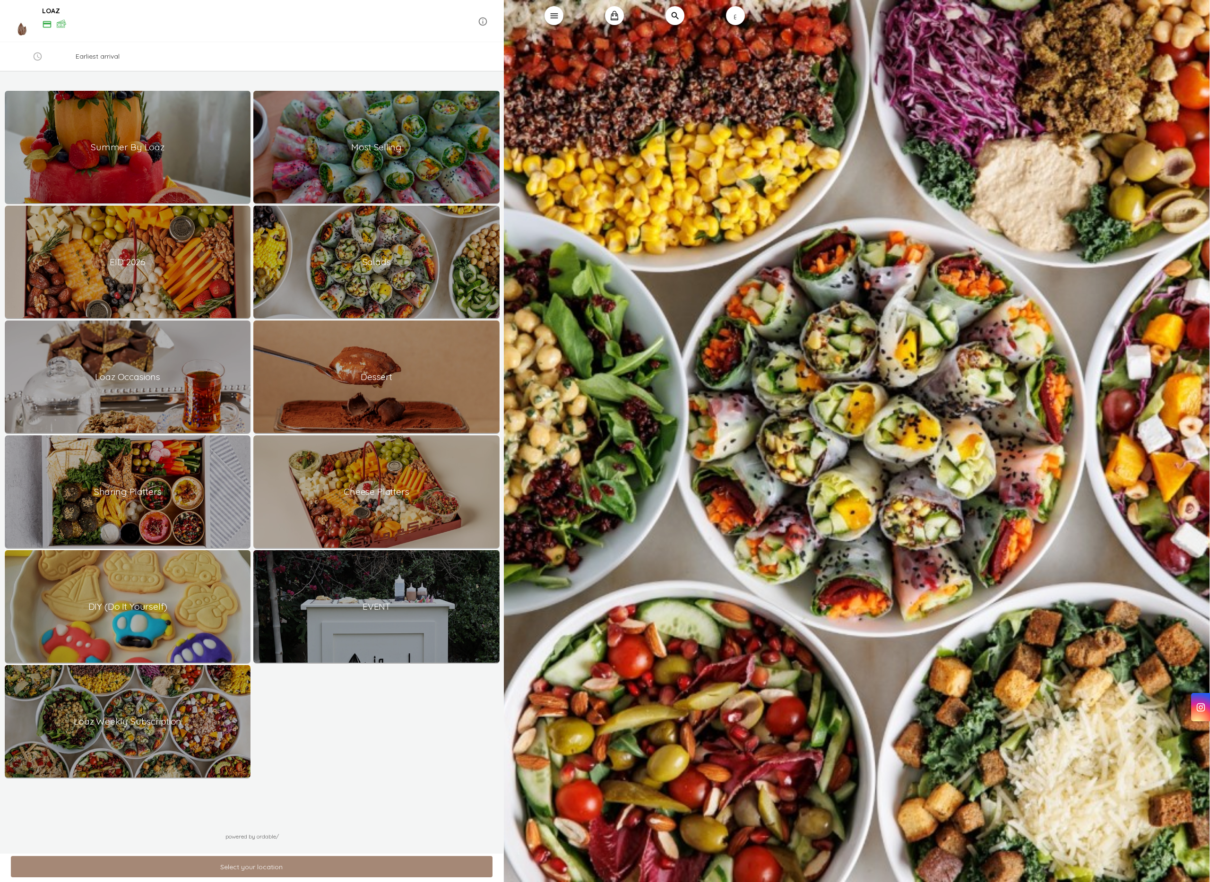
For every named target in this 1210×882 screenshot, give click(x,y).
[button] (252, 21)
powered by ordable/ (252, 836)
